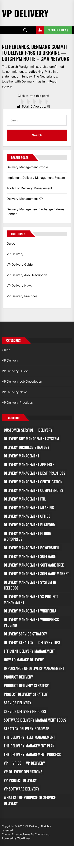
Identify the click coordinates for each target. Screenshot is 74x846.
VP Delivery (25, 13)
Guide (11, 243)
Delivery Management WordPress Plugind (31, 622)
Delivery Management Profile (27, 167)
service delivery (17, 703)
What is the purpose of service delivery (30, 800)
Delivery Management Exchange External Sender (36, 211)
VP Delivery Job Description (27, 275)
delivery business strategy (26, 447)
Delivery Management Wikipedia (30, 611)
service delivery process (25, 711)
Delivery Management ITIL (25, 499)
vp (6, 763)
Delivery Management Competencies (33, 490)
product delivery (18, 677)
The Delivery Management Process (32, 754)
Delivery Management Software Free (34, 565)
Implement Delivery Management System (36, 178)
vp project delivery (20, 780)
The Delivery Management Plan (29, 746)
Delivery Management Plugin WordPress (27, 536)
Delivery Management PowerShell (32, 547)
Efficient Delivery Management (29, 651)
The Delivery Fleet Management (29, 737)
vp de (17, 763)
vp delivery (35, 763)
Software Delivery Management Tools (35, 720)
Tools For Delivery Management (29, 188)
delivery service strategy (25, 634)
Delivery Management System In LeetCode (30, 585)
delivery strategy (19, 642)
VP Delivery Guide (20, 264)
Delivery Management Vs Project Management (31, 599)
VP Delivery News (19, 285)
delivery (45, 430)
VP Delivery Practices (22, 296)
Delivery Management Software (30, 556)
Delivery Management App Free (29, 464)
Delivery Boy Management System (31, 438)
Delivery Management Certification (33, 481)
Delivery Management (21, 456)
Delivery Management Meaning (29, 507)
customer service (19, 430)
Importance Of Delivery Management (34, 668)
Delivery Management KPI (25, 199)
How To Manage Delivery (24, 659)
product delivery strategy (26, 685)
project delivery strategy (26, 694)
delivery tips (49, 642)
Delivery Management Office (27, 516)
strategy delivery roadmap (26, 728)
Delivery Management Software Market (36, 573)
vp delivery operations (23, 771)
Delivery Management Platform (30, 525)
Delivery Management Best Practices (34, 473)
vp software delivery (21, 789)
